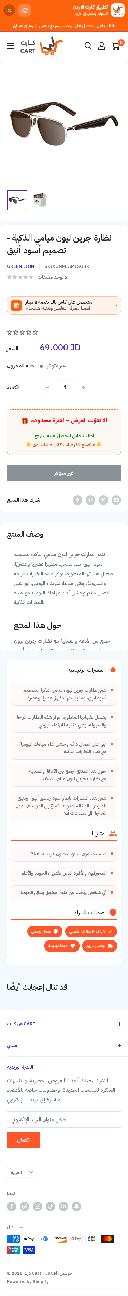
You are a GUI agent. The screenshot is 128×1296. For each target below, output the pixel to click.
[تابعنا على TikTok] (50, 1206)
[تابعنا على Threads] (24, 1206)
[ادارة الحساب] (101, 46)
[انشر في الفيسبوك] (77, 500)
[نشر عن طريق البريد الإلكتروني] (116, 500)
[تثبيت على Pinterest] (90, 500)
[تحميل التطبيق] (24, 10)
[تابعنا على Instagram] (37, 1206)
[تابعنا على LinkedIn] (63, 1206)
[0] (115, 46)
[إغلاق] (9, 10)
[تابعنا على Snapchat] (76, 1206)
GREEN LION (20, 266)
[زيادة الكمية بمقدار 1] (83, 387)
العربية (16, 1172)
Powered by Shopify (28, 1281)
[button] (23, 332)
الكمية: (14, 387)
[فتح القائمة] (10, 46)
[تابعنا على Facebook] (11, 1206)
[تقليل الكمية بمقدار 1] (47, 387)
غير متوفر (64, 473)
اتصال (23, 1140)
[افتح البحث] (88, 46)
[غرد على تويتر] (103, 500)
